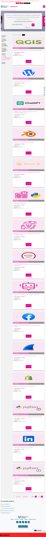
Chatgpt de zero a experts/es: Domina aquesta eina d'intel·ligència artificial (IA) (25, 112)
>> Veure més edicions (28, 63)
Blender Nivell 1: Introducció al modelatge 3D (24, 142)
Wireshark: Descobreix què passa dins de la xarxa (25, 355)
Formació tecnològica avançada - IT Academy (4, 49)
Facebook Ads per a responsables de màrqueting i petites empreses (26, 325)
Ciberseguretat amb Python (20, 203)
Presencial (4, 56)
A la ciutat (16, 519)
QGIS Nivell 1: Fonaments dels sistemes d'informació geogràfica (28, 50)
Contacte (12, 519)
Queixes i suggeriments (41, 534)
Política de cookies (18, 1)
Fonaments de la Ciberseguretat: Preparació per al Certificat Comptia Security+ (27, 264)
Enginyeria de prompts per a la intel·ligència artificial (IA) (27, 294)
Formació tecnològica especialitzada (5, 45)
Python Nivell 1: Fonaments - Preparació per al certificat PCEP (28, 416)
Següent (33, 496)
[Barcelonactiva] (5, 6)
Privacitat (26, 519)
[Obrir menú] (44, 6)
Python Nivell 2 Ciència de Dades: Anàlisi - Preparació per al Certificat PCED (27, 478)
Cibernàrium (14, 6)
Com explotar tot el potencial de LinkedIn (23, 447)
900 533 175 (23, 526)
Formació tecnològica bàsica (4, 40)
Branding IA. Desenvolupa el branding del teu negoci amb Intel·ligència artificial (26, 234)
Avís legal (21, 519)
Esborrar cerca (28, 27)
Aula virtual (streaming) (7, 57)
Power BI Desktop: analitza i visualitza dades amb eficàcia (27, 172)
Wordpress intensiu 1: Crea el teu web (22, 81)
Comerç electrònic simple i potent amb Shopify (24, 386)
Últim (40, 496)
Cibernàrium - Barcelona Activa (6, 9)
